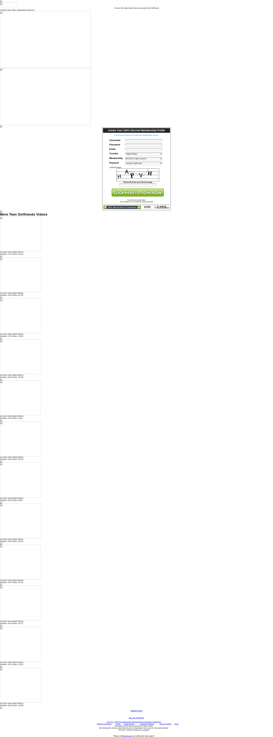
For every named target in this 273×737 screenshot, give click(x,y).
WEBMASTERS (137, 711)
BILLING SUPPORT (136, 718)
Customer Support (147, 724)
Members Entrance (104, 724)
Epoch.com (127, 736)
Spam (176, 724)
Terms (118, 724)
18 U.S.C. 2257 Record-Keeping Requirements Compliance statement (134, 722)
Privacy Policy (129, 724)
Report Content (165, 724)
